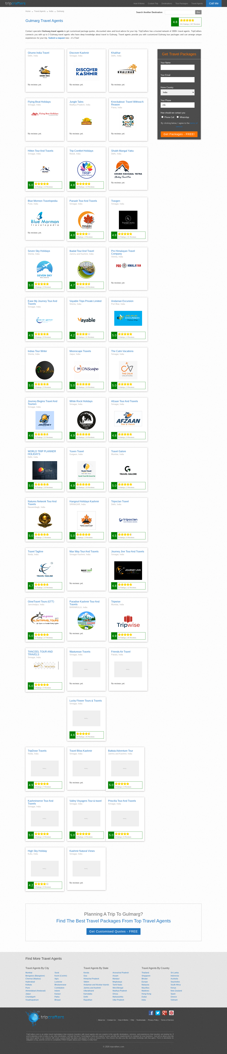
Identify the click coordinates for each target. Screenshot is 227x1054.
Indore (57, 991)
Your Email (165, 75)
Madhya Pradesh (120, 991)
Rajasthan (88, 1000)
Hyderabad (30, 982)
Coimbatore (59, 988)
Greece (174, 997)
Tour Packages (181, 3)
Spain (173, 994)
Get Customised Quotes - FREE (113, 931)
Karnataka (88, 994)
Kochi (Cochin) (61, 976)
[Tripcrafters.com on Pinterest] (171, 1014)
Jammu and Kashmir (92, 988)
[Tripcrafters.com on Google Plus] (164, 1014)
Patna (57, 997)
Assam (115, 976)
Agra (57, 979)
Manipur (116, 979)
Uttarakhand (89, 991)
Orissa (115, 994)
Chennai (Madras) (33, 979)
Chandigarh (30, 997)
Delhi (86, 997)
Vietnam (174, 1000)
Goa (85, 976)
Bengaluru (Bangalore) (35, 976)
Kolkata (28, 985)
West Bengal (118, 988)
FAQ (132, 1020)
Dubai (144, 997)
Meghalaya (117, 982)
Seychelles (175, 982)
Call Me (214, 3)
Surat (57, 973)
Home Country (167, 87)
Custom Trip (153, 3)
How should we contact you (173, 113)
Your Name (165, 63)
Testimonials (141, 1020)
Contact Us (111, 1020)
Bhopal (58, 1000)
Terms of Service (167, 1020)
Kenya (173, 988)
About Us (101, 1020)
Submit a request (56, 38)
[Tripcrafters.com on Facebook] (150, 1014)
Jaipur (28, 994)
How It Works (139, 3)
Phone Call (169, 117)
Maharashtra (118, 997)
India (144, 1000)
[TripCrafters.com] (15, 5)
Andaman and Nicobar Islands (96, 985)
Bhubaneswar (60, 985)
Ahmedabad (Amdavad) (35, 991)
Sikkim (86, 982)
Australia (174, 979)
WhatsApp (184, 117)
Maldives (145, 991)
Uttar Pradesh (118, 1000)
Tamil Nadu (117, 985)
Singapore (146, 976)
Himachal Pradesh (91, 979)
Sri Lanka (175, 973)
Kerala (86, 973)
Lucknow (58, 982)
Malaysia (145, 985)
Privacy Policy (153, 1020)
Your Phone (166, 100)
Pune (27, 988)
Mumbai (28, 973)
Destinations (167, 3)
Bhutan (145, 979)
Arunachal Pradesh (121, 973)
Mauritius (145, 988)
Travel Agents (197, 3)
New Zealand (176, 991)
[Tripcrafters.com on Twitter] (157, 1014)
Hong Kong (146, 994)
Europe (145, 982)
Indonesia (175, 976)
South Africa (176, 985)
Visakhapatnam (32, 1000)
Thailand (145, 973)
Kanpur (58, 994)
